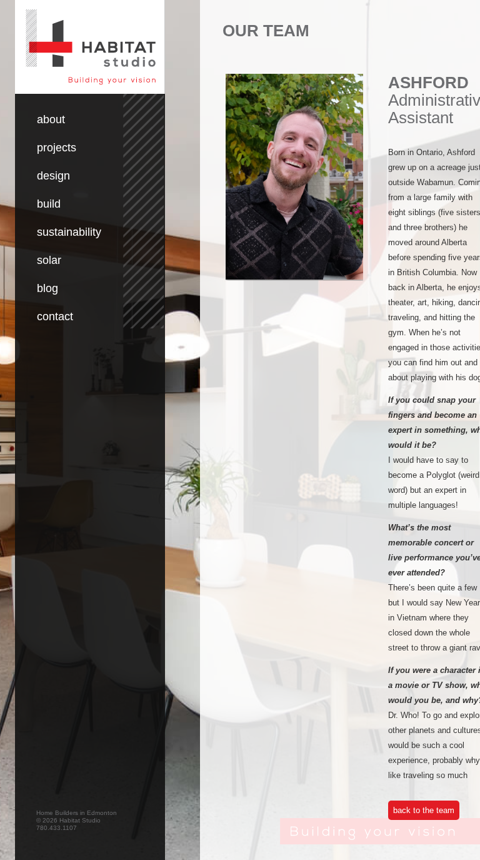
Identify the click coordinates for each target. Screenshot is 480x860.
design (53, 175)
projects (56, 147)
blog (47, 288)
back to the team (423, 810)
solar (49, 260)
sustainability (69, 232)
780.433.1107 (56, 827)
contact (55, 316)
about (51, 119)
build (49, 204)
